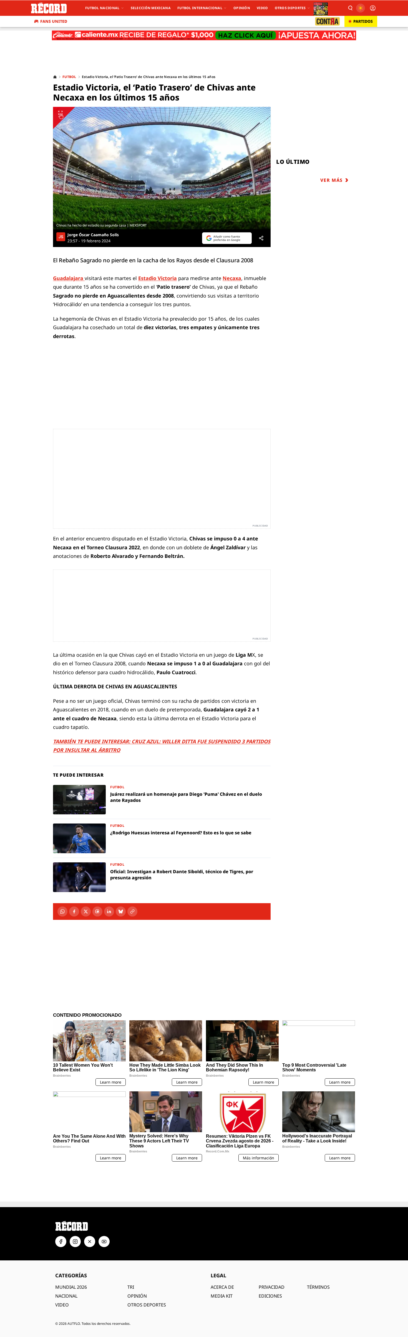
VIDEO (62, 1270)
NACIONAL (66, 1261)
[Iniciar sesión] (372, 8)
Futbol (69, 77)
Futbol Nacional (102, 8)
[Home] (55, 77)
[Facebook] (74, 911)
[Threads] (97, 911)
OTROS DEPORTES (146, 1270)
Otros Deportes (290, 8)
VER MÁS (331, 180)
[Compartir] (261, 238)
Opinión (241, 8)
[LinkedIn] (109, 911)
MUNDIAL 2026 (71, 1253)
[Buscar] (350, 8)
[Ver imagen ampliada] (162, 168)
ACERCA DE (222, 1253)
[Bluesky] (121, 911)
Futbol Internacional (199, 8)
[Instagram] (75, 1207)
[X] (86, 911)
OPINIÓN (137, 1261)
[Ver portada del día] (321, 8)
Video (262, 8)
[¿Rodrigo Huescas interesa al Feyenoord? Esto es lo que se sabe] (162, 838)
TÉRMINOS (318, 1253)
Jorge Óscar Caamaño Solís (93, 234)
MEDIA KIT (222, 1261)
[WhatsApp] (62, 911)
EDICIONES (270, 1261)
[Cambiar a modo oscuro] (360, 8)
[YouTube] (104, 1207)
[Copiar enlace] (132, 911)
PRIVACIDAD (271, 1253)
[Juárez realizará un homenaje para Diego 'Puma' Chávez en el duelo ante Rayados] (162, 799)
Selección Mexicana (151, 8)
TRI (130, 1253)
